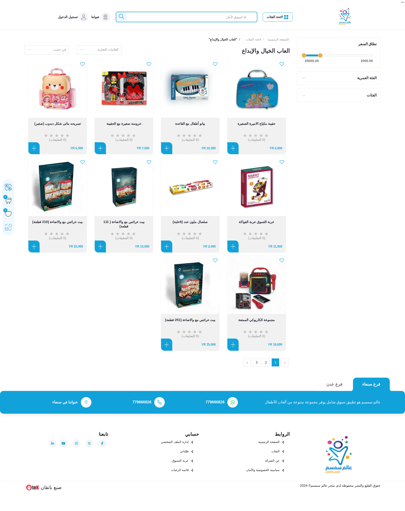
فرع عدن (334, 384)
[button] (68, 17)
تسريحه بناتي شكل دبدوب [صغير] (57, 123)
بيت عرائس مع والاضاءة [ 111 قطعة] (124, 222)
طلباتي (184, 451)
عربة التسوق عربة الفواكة (256, 222)
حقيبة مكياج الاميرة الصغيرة (257, 123)
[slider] (304, 55)
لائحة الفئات (275, 17)
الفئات (372, 95)
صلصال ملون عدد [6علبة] (190, 222)
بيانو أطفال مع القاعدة (190, 123)
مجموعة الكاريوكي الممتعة (256, 320)
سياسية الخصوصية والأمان (263, 470)
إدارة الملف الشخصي (175, 442)
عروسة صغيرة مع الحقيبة (124, 123)
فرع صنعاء (371, 384)
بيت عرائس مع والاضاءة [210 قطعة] (57, 222)
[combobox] (99, 50)
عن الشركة (272, 460)
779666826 (215, 402)
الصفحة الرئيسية (278, 39)
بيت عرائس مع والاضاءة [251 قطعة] (190, 320)
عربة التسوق (180, 460)
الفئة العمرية (367, 78)
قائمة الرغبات (180, 470)
